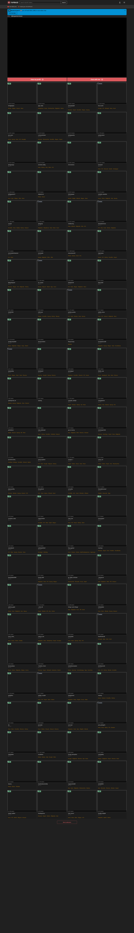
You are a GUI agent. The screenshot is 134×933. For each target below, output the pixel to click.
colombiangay (81, 670)
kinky (10, 139)
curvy (82, 581)
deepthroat (41, 108)
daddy (18, 227)
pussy (46, 493)
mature (114, 581)
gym (104, 639)
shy (47, 167)
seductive (54, 670)
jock (111, 639)
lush (23, 198)
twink (49, 286)
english (45, 375)
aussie (18, 108)
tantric (59, 670)
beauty (57, 316)
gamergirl (93, 552)
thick (108, 581)
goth (51, 522)
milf (99, 581)
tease (10, 670)
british (70, 198)
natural (26, 227)
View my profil (36, 79)
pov (13, 198)
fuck (20, 198)
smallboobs (118, 345)
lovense (70, 110)
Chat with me (95, 79)
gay (52, 286)
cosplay (59, 640)
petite (111, 169)
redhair (112, 550)
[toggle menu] (116, 2)
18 (103, 108)
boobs (10, 108)
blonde (78, 198)
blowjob (107, 108)
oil (81, 404)
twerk (27, 345)
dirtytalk (49, 670)
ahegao (15, 462)
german (40, 375)
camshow (90, 670)
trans (100, 698)
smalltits (79, 110)
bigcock (44, 286)
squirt (75, 110)
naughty (24, 139)
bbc (52, 257)
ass (69, 432)
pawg (40, 257)
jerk (107, 639)
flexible (70, 344)
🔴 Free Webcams (12, 6)
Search (64, 2)
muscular (105, 493)
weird (10, 786)
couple (100, 108)
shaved (86, 432)
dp (69, 788)
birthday (46, 552)
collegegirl (116, 169)
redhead (53, 434)
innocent (106, 169)
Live (8, 16)
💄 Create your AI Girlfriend (25, 6)
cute (105, 227)
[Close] (125, 10)
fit (21, 432)
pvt (84, 758)
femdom (82, 493)
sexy (111, 108)
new (17, 139)
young (88, 110)
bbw (86, 699)
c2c (111, 463)
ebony (78, 404)
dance (14, 786)
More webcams (67, 822)
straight (100, 639)
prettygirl (41, 552)
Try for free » (12, 13)
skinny (43, 167)
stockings (106, 434)
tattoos (88, 788)
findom (86, 493)
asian (46, 108)
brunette (77, 581)
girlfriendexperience (85, 552)
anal (51, 227)
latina (62, 108)
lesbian (76, 316)
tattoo (43, 729)
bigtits (74, 198)
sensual (40, 670)
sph (47, 757)
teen (22, 108)
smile (53, 611)
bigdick (100, 493)
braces (116, 375)
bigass (14, 108)
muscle (14, 432)
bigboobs (58, 108)
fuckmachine (51, 108)
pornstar (74, 670)
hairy (104, 198)
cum (115, 108)
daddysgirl (105, 375)
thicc (49, 257)
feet (24, 432)
